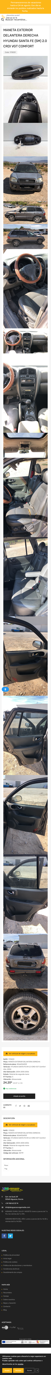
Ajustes (29, 1370)
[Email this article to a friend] (28, 1106)
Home (5, 1289)
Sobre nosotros (9, 1300)
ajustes (20, 1364)
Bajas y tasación (9, 1303)
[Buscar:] (22, 20)
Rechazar (18, 1370)
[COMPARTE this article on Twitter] (19, 1106)
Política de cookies (10, 1262)
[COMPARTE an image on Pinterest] (24, 1106)
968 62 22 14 (11, 18)
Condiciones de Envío (11, 1269)
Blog (5, 1310)
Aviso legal (7, 1259)
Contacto (6, 1306)
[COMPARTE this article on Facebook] (15, 1106)
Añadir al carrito (19, 1096)
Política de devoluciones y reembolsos (17, 1265)
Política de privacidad (11, 1255)
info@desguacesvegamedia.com (17, 1207)
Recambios (7, 1293)
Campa (6, 1296)
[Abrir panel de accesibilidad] (5, 689)
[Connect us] (4, 1235)
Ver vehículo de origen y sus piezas (22, 1054)
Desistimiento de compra (12, 1272)
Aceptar (7, 1370)
